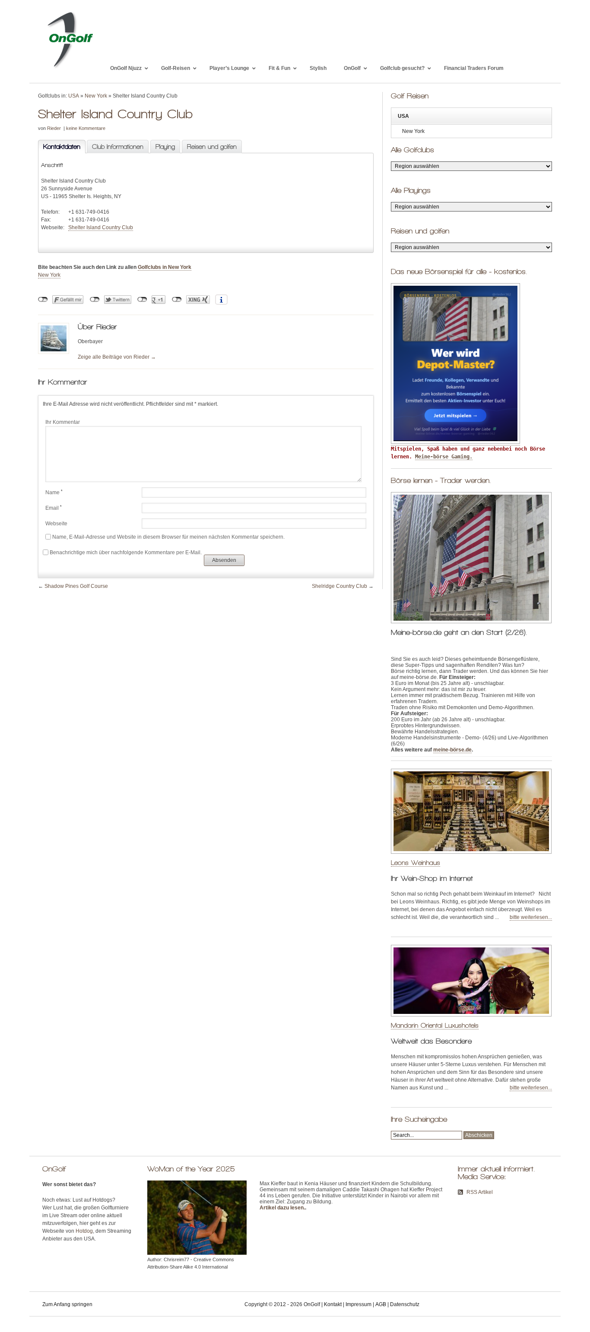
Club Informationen (117, 146)
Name (54, 492)
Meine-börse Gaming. (444, 457)
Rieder (54, 128)
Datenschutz (404, 1304)
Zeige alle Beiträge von (117, 357)
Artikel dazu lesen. (282, 1208)
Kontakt (333, 1304)
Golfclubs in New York (164, 267)
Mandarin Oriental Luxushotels (435, 1025)
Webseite (56, 524)
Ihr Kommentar (62, 422)
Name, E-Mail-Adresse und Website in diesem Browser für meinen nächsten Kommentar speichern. (168, 537)
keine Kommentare (85, 128)
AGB (380, 1304)
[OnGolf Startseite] (70, 68)
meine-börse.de (452, 750)
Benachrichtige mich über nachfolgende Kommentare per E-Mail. (126, 552)
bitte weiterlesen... (531, 917)
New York (96, 96)
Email (53, 508)
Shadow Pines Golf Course (76, 586)
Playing (165, 146)
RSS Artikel (479, 1192)
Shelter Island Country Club (100, 227)
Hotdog (84, 1231)
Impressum (358, 1304)
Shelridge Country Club (339, 586)
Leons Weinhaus (415, 862)
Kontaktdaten (59, 146)
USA (73, 96)
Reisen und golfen (212, 146)
